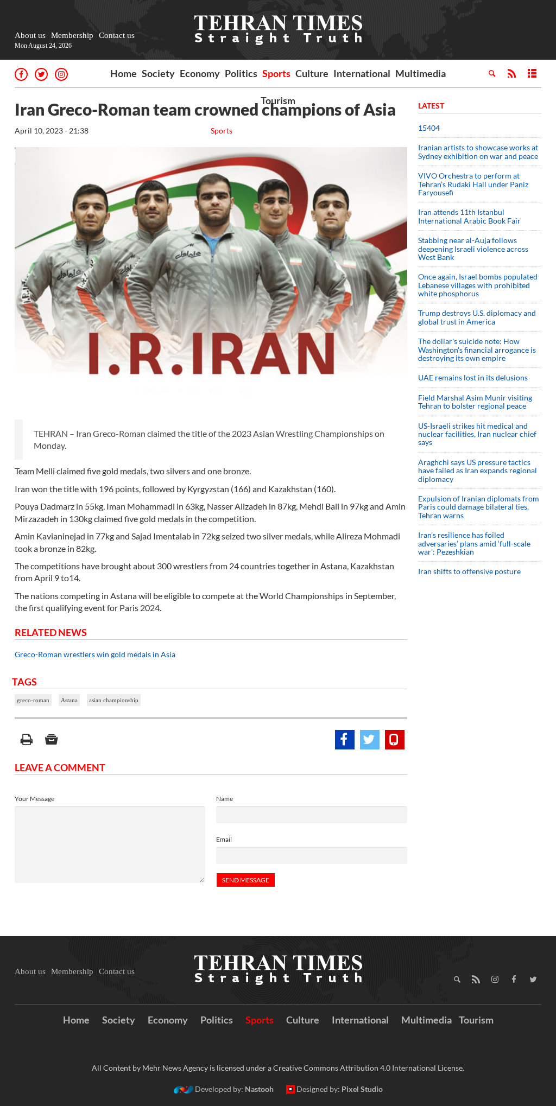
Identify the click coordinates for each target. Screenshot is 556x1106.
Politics (241, 73)
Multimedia (420, 73)
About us (30, 35)
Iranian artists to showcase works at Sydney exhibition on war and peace (478, 151)
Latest (431, 105)
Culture (311, 73)
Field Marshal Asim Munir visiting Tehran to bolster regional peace (475, 401)
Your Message (34, 798)
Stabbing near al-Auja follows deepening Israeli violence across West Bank (473, 249)
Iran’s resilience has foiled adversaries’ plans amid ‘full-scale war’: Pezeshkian (474, 543)
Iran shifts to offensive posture (469, 571)
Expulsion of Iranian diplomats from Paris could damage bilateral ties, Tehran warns (478, 507)
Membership (72, 35)
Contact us (117, 35)
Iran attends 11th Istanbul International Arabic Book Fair (469, 216)
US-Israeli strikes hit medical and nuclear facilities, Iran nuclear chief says (477, 434)
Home (123, 73)
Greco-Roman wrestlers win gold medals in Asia (95, 654)
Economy (200, 73)
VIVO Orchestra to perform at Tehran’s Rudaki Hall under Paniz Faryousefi (473, 184)
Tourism (278, 100)
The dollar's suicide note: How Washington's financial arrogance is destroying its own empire (477, 349)
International (361, 73)
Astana (69, 700)
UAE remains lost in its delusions (473, 377)
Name (224, 798)
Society (158, 73)
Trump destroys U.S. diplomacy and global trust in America (477, 317)
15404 (429, 127)
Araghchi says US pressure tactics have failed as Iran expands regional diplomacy (477, 470)
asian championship (113, 700)
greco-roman (33, 700)
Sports (276, 73)
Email (224, 839)
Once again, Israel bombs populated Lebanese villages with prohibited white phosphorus (478, 285)
